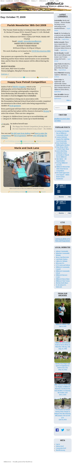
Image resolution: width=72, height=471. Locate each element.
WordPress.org (60, 450)
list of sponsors (20, 136)
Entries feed (60, 446)
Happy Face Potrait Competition (27, 82)
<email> (20, 41)
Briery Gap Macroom (62, 257)
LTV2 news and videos (63, 265)
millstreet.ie (42, 1)
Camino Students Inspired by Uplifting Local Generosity (62, 139)
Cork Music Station (61, 259)
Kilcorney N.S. (60, 263)
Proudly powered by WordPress (22, 462)
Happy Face (34, 143)
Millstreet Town (40, 141)
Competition (26, 143)
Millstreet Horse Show (62, 279)
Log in (58, 444)
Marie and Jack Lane (26, 148)
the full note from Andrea (20, 133)
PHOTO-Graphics (19, 87)
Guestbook (9, 1)
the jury (46, 111)
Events (52, 1)
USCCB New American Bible (41, 51)
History (33, 1)
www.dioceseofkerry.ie (32, 41)
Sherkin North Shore (62, 283)
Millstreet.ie (7, 462)
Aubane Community (62, 251)
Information (24, 1)
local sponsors (15, 106)
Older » (68, 100)
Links (57, 1)
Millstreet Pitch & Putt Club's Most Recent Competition (63, 169)
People (43, 191)
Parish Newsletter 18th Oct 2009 (26, 25)
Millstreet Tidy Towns (63, 281)
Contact (16, 1)
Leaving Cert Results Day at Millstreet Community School (62, 133)
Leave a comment (30, 77)
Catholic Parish (43, 77)
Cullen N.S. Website (61, 261)
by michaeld (19, 77)
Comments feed (61, 448)
